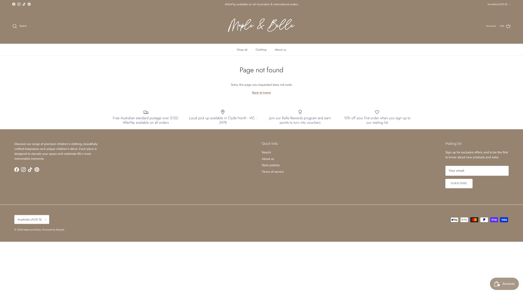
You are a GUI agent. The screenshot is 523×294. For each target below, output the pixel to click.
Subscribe (459, 183)
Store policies (271, 165)
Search (266, 152)
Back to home (261, 93)
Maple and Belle (32, 229)
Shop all (242, 50)
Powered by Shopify (53, 229)
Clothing (261, 50)
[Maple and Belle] (261, 26)
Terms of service (273, 172)
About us (280, 50)
